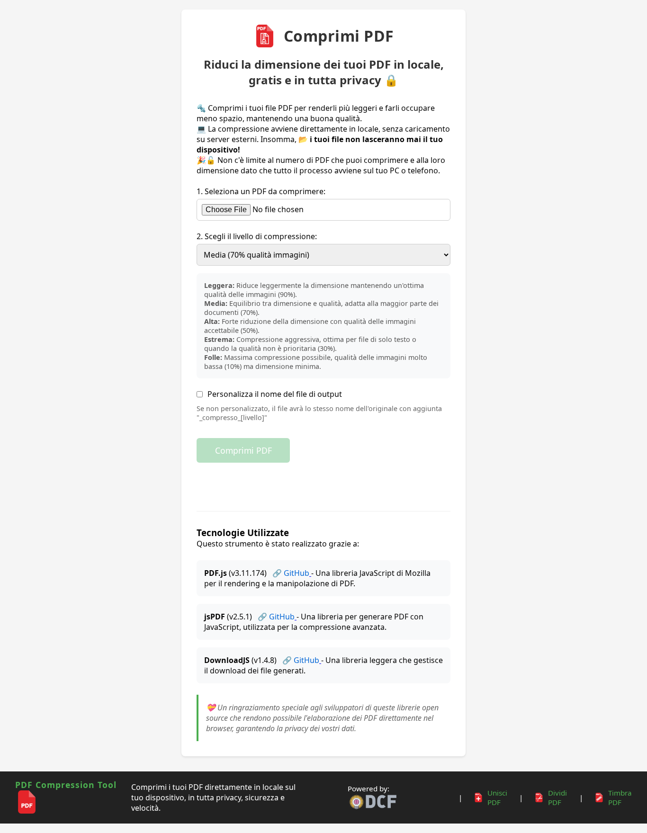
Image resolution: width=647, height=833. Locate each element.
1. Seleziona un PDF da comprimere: (261, 191)
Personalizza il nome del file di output (274, 394)
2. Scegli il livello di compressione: (257, 236)
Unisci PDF (497, 797)
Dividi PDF (557, 797)
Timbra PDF (620, 797)
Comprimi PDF (243, 450)
